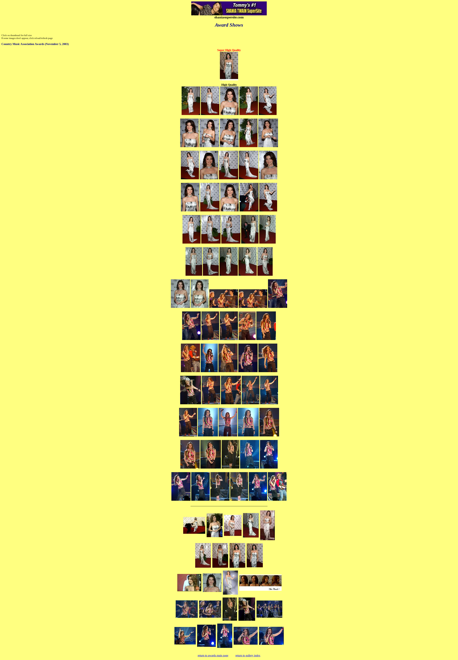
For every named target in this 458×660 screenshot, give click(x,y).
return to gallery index (247, 655)
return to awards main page (213, 655)
